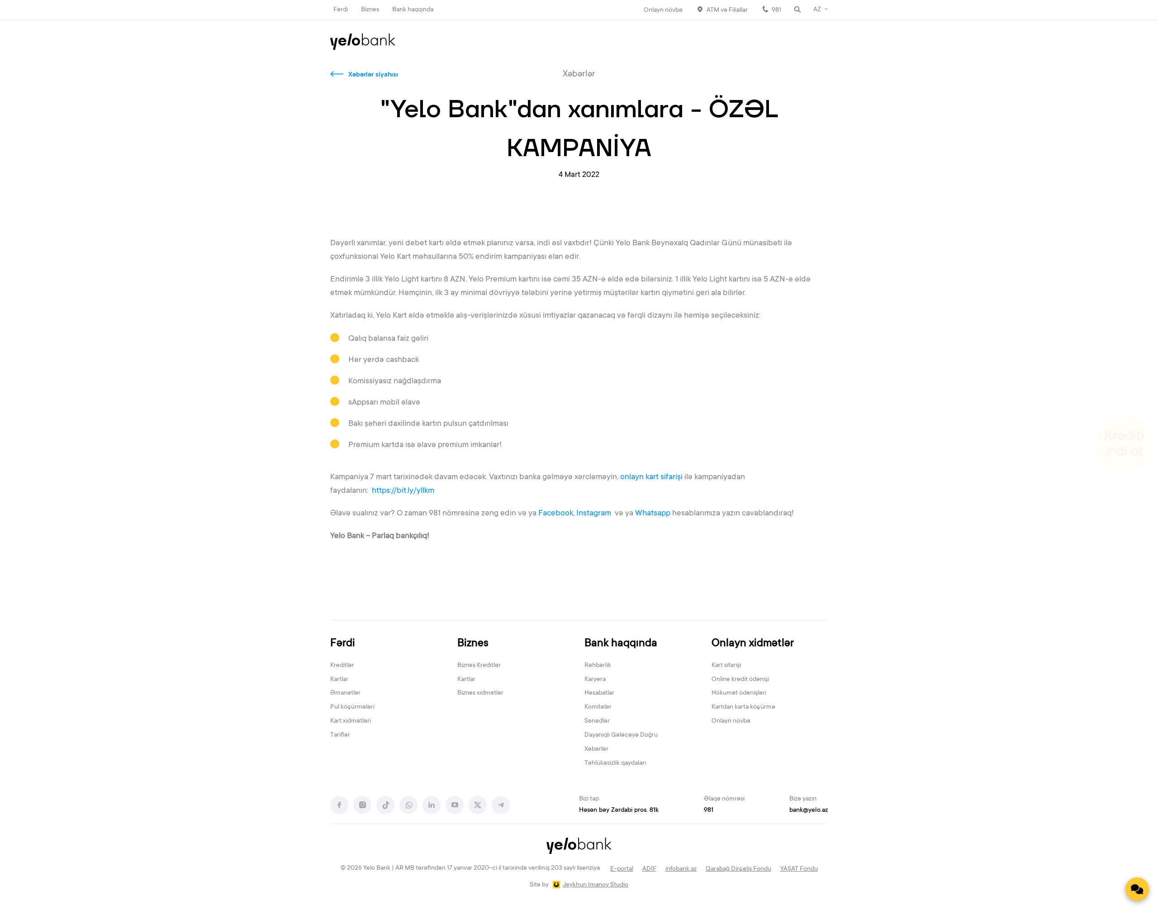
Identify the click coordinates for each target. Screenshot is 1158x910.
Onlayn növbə (663, 10)
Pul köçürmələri (352, 707)
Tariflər (340, 735)
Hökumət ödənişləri (739, 693)
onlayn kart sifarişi (651, 477)
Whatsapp (652, 513)
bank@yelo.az (808, 810)
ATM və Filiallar (727, 10)
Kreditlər (342, 665)
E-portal (621, 869)
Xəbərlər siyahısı (373, 75)
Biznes (370, 10)
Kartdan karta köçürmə (743, 707)
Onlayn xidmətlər (753, 644)
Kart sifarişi (726, 665)
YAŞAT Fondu (799, 869)
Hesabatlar (599, 693)
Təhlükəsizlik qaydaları (615, 763)
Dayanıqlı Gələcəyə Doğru (621, 735)
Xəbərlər (596, 749)
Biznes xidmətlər (480, 693)
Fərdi (340, 10)
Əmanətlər (345, 693)
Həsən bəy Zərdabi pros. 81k (619, 810)
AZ (817, 10)
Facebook (555, 513)
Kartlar (339, 679)
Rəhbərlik (597, 665)
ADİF (649, 869)
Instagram (594, 513)
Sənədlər (597, 721)
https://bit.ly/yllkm (403, 490)
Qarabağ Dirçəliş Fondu (738, 869)
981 (776, 10)
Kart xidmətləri (350, 721)
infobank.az (681, 869)
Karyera (595, 679)
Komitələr (598, 707)
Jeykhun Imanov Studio (595, 885)
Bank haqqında (412, 10)
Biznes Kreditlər (479, 665)
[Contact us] (1137, 889)
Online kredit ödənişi (740, 679)
